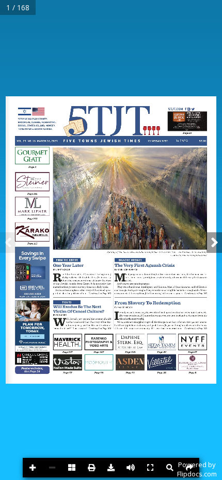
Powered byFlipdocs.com (197, 469)
